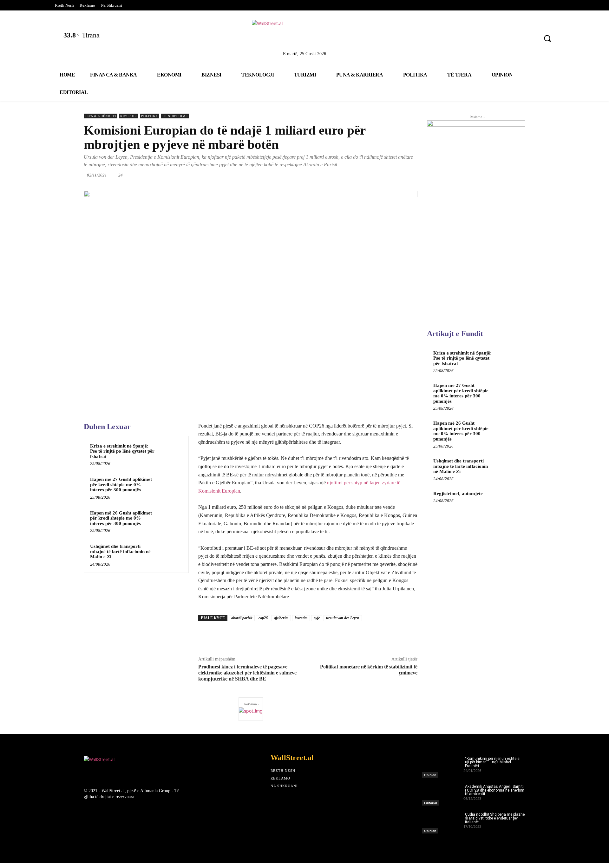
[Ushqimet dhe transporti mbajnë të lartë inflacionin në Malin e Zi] (170, 554)
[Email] (374, 175)
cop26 (263, 618)
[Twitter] (480, 39)
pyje (317, 618)
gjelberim (281, 618)
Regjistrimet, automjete (458, 493)
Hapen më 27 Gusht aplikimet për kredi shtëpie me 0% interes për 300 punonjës (121, 484)
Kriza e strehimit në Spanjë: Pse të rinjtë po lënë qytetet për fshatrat (122, 451)
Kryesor (128, 116)
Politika (149, 116)
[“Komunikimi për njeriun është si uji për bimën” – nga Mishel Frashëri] (442, 765)
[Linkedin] (496, 39)
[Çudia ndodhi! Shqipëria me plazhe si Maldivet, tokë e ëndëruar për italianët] (442, 821)
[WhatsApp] (344, 175)
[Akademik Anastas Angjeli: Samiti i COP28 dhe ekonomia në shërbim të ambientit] (442, 793)
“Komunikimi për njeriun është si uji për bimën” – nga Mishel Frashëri (493, 762)
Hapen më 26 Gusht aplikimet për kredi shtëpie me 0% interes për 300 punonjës (121, 518)
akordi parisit (241, 618)
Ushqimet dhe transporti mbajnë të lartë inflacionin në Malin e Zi (120, 551)
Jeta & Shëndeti (100, 116)
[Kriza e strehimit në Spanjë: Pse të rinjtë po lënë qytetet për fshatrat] (170, 454)
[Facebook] (463, 39)
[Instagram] (513, 39)
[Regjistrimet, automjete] (508, 501)
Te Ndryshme (175, 116)
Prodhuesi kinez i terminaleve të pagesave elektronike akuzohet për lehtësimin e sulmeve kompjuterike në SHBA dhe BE (247, 672)
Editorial (430, 802)
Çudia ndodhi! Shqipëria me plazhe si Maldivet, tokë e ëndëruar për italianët (495, 818)
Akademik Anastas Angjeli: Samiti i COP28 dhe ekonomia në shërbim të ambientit (494, 790)
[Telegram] (403, 175)
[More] (418, 175)
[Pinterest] (529, 39)
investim (301, 618)
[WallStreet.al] (304, 34)
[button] (547, 38)
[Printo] (388, 175)
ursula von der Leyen (342, 618)
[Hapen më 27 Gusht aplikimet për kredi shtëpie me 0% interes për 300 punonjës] (170, 487)
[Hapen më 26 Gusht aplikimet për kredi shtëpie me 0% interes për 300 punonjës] (170, 521)
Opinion (430, 775)
